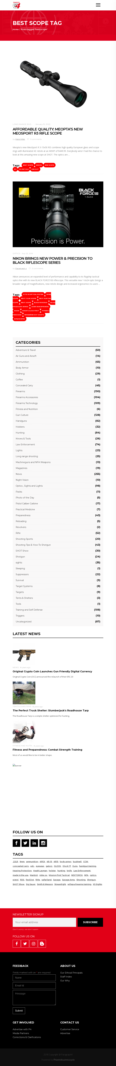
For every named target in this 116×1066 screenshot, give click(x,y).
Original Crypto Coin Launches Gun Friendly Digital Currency (52, 671)
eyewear (40, 866)
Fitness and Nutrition (27, 409)
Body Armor (22, 367)
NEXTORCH (77, 875)
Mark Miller (20, 139)
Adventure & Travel (26, 350)
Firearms (20, 391)
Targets (20, 592)
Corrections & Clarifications (27, 1037)
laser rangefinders (40, 306)
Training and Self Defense (29, 609)
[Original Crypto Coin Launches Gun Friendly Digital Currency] (24, 653)
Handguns (21, 421)
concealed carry (21, 866)
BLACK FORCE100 (40, 302)
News (19, 474)
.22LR (15, 861)
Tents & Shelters (24, 598)
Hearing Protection (22, 871)
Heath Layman (40, 871)
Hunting (20, 432)
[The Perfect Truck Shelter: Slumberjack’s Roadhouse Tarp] (24, 693)
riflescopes (19, 319)
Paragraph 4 (21, 268)
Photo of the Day (25, 497)
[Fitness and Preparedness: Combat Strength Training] (24, 732)
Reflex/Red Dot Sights (34, 315)
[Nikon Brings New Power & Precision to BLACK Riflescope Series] (58, 214)
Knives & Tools (23, 438)
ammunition (32, 861)
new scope (49, 165)
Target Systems (24, 586)
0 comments (36, 139)
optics (93, 875)
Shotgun (20, 556)
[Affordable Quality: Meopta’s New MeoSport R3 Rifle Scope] (58, 84)
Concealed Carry (24, 385)
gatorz (49, 866)
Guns (74, 866)
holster (52, 871)
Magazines (21, 468)
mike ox (43, 875)
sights (19, 562)
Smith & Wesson (45, 884)
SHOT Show (22, 550)
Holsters (20, 426)
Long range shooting (25, 124)
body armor (65, 861)
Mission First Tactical (59, 875)
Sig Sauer (30, 884)
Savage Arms (68, 880)
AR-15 (49, 861)
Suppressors (22, 574)
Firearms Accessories (27, 397)
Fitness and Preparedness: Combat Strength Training (47, 749)
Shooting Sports (24, 539)
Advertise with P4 (22, 1029)
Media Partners (21, 1033)
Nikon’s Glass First (30, 310)
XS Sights (97, 884)
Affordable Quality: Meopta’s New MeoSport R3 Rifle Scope (48, 131)
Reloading (21, 521)
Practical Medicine (25, 509)
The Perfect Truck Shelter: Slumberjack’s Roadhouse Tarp (51, 710)
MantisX (34, 875)
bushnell (77, 861)
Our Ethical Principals (71, 972)
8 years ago (25, 667)
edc (32, 866)
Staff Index (66, 976)
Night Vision (22, 480)
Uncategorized (23, 621)
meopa (39, 165)
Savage (56, 880)
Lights (19, 450)
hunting (61, 871)
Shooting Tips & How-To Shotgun (33, 545)
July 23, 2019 (27, 253)
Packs (19, 491)
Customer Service (69, 1029)
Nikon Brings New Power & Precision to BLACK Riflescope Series (52, 260)
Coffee (19, 379)
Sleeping (20, 568)
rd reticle (24, 169)
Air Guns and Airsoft (26, 356)
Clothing (20, 373)
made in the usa (20, 875)
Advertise (65, 1033)
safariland (47, 880)
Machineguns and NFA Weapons (33, 462)
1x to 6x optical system (33, 294)
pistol (15, 880)
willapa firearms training (79, 884)
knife (69, 871)
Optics (16, 253)
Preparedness (23, 515)
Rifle (18, 533)
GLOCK (57, 866)
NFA (86, 875)
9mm (22, 861)
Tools (18, 604)
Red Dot (35, 169)
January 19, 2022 (42, 124)
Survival (20, 580)
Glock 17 (67, 866)
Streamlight (60, 884)
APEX (42, 861)
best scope (28, 165)
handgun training (87, 866)
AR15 (56, 861)
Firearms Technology (27, 403)
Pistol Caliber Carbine (27, 503)
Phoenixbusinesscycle (64, 1059)
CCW (85, 861)
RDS (22, 880)
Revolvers (21, 527)
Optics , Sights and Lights (29, 485)
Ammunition (22, 362)
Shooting (80, 880)
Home (16, 29)
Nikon (16, 310)
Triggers (20, 615)
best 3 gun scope (28, 298)
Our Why (65, 980)
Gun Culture (22, 415)
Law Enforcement (25, 444)
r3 (15, 169)
